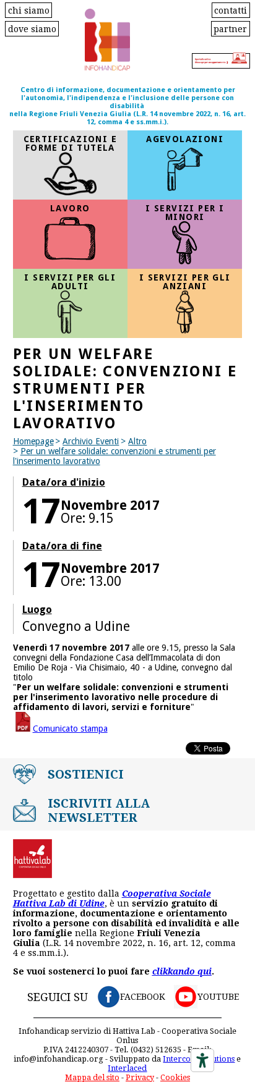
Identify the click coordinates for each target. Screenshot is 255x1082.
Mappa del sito (92, 1077)
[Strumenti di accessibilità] (202, 1060)
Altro (137, 441)
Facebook (142, 997)
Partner (230, 28)
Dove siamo (32, 28)
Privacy (140, 1077)
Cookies (175, 1077)
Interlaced (127, 1068)
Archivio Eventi (91, 441)
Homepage (33, 441)
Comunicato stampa (70, 728)
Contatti (230, 10)
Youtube (218, 997)
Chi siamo (29, 10)
